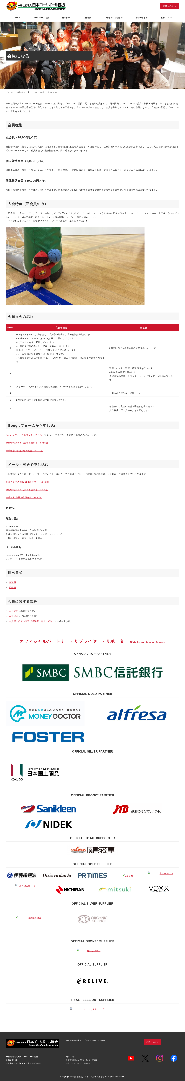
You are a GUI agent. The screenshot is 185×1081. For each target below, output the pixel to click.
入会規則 (13, 610)
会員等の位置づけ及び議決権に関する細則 (30, 621)
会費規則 (13, 616)
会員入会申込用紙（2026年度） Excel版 (27, 481)
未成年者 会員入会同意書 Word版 (24, 450)
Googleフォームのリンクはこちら (24, 435)
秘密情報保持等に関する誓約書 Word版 (27, 443)
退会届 (12, 587)
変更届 (12, 582)
